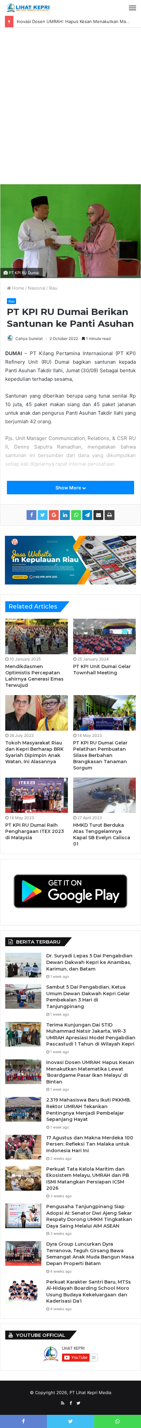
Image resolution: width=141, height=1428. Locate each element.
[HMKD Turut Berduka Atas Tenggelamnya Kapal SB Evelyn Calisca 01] (104, 795)
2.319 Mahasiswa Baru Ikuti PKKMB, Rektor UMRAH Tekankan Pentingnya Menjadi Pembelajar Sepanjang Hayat (88, 1109)
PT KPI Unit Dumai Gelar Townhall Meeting (102, 669)
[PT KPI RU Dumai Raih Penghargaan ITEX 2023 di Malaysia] (36, 795)
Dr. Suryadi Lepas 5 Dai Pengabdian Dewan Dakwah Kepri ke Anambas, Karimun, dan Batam (89, 962)
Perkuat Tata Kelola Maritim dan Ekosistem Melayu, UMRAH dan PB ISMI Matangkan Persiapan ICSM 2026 (87, 1178)
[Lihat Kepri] (28, 8)
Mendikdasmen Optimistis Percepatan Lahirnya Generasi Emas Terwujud (34, 675)
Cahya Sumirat (29, 338)
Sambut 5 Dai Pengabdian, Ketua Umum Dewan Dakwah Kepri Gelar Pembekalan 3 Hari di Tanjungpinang (88, 996)
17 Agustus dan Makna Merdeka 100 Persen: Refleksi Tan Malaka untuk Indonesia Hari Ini (89, 1144)
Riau (53, 288)
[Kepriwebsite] (70, 559)
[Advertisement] (70, 108)
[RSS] (63, 1403)
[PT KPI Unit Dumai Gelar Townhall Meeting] (104, 636)
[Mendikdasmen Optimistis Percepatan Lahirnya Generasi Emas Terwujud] (36, 636)
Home (17, 288)
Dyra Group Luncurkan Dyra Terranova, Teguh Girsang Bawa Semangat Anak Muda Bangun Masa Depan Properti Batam (90, 1253)
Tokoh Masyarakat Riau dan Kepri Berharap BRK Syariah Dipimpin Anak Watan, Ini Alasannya (34, 752)
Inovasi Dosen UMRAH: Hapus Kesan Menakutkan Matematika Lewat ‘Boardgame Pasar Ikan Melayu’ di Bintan (90, 1072)
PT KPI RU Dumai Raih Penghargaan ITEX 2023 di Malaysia (34, 831)
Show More (68, 487)
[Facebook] (70, 1403)
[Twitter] (78, 1403)
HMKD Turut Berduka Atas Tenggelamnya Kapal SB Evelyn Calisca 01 (101, 834)
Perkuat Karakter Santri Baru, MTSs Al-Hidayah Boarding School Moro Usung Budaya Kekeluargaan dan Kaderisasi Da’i (88, 1291)
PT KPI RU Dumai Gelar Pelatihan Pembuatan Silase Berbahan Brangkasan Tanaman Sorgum (100, 755)
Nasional (36, 288)
